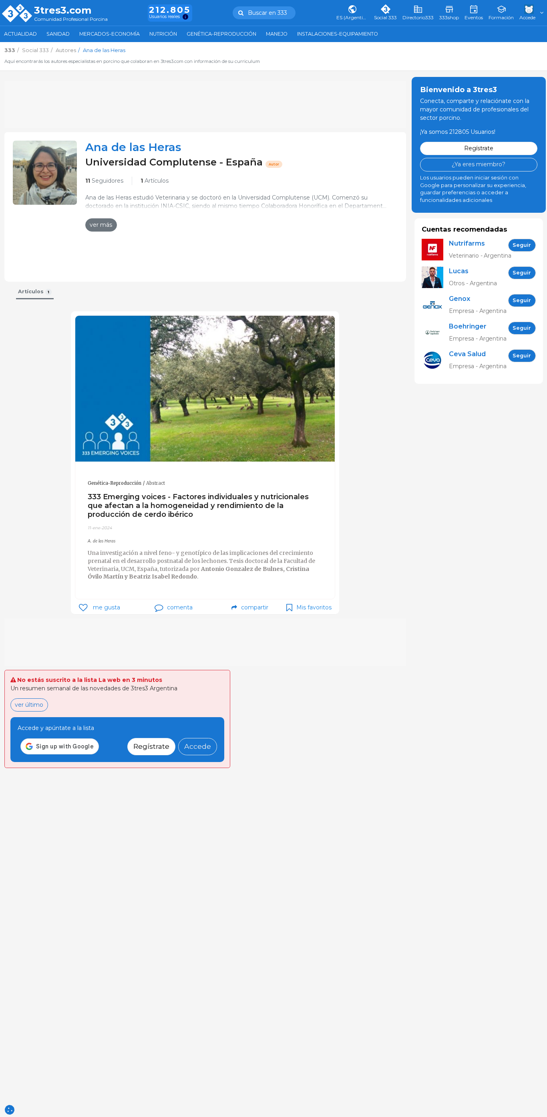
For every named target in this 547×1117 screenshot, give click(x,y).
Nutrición (163, 34)
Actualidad (20, 34)
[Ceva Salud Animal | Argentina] (435, 360)
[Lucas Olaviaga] (435, 277)
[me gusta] (83, 607)
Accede (197, 746)
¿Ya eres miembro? (478, 164)
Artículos (155, 180)
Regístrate (151, 746)
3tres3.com (62, 10)
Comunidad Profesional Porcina (71, 19)
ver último (29, 704)
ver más (101, 224)
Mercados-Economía (109, 34)
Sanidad (58, 34)
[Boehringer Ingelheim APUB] (435, 333)
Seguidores (104, 180)
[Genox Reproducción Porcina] (435, 305)
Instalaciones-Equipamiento (337, 34)
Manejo (277, 34)
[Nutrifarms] (435, 250)
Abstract (155, 483)
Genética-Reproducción (221, 34)
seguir (522, 245)
